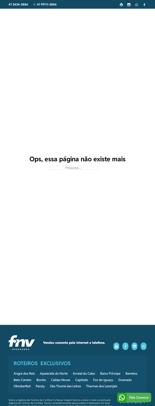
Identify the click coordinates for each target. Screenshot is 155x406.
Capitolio (81, 380)
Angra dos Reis (24, 373)
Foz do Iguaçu (103, 380)
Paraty (40, 386)
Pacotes (50, 14)
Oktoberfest (22, 386)
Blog (67, 14)
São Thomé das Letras (65, 386)
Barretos (131, 373)
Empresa (84, 14)
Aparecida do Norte (54, 373)
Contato (121, 14)
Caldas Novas (60, 380)
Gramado (125, 380)
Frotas (103, 14)
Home (33, 14)
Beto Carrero (22, 380)
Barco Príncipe (110, 373)
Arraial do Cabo (84, 373)
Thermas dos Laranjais (101, 386)
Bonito (41, 380)
